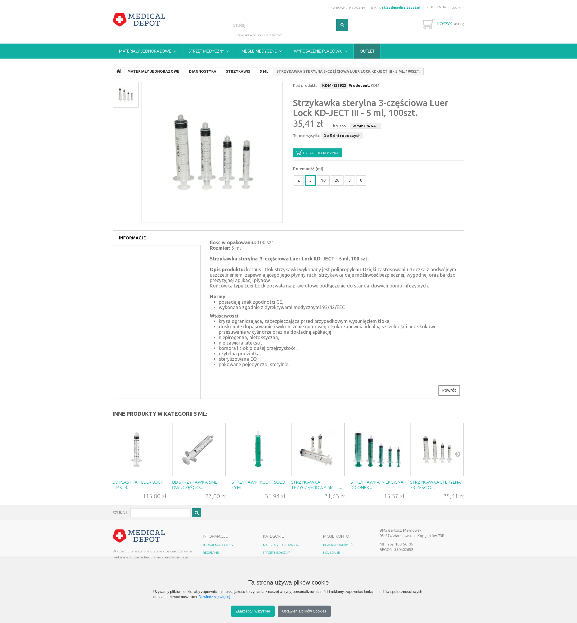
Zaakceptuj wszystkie (253, 611)
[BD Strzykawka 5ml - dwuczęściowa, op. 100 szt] (199, 449)
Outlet (367, 51)
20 (337, 180)
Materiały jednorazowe (145, 51)
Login (456, 7)
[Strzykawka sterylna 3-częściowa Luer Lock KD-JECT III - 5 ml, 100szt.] (212, 152)
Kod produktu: (306, 85)
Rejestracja (436, 7)
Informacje (132, 238)
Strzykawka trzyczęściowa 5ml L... (316, 484)
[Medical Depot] (139, 20)
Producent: (359, 85)
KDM (375, 85)
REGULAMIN (211, 552)
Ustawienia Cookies (218, 545)
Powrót (449, 390)
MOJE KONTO (336, 536)
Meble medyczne (259, 51)
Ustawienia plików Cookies (304, 611)
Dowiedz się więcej (214, 597)
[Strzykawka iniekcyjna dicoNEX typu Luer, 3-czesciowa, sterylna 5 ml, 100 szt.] (377, 449)
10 (323, 180)
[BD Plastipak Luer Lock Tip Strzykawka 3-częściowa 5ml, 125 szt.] (139, 449)
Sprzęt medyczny (206, 51)
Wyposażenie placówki (318, 51)
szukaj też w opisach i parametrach (259, 35)
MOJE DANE (331, 552)
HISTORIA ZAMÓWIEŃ (338, 545)
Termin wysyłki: (306, 135)
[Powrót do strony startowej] (118, 71)
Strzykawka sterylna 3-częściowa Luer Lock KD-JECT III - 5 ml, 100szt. (370, 108)
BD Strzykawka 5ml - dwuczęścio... (195, 484)
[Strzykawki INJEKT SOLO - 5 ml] (258, 449)
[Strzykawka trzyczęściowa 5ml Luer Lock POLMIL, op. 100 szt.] (318, 449)
